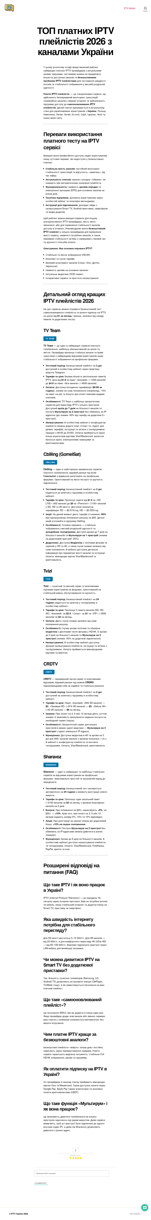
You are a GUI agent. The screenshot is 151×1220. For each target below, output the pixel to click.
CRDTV (49, 672)
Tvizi (48, 579)
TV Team (50, 338)
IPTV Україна (129, 8)
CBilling (50, 462)
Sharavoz (51, 764)
